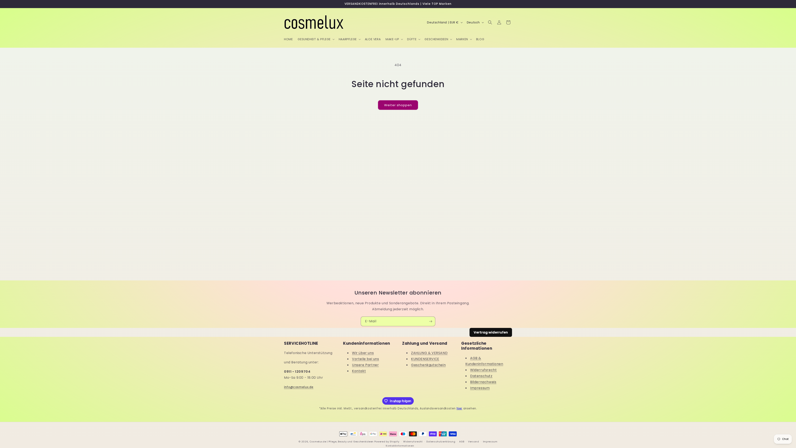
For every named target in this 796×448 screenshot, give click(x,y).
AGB (461, 441)
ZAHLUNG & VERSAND (429, 353)
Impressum (480, 388)
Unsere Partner (365, 365)
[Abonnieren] (430, 321)
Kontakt (359, 371)
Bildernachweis (483, 382)
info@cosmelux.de (298, 387)
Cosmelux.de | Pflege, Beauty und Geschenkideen (341, 441)
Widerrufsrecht (483, 370)
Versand (473, 441)
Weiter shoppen (398, 105)
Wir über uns (363, 353)
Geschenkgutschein (428, 365)
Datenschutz (481, 376)
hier (459, 408)
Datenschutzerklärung (440, 441)
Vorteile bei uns (365, 359)
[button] (315, 39)
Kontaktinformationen (400, 445)
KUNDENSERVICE (425, 359)
